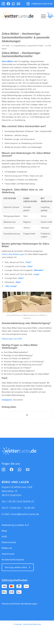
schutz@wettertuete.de (24, 514)
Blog (4, 530)
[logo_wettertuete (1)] (22, 16)
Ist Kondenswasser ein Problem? (17, 367)
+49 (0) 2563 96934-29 (20, 501)
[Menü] (42, 16)
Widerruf (7, 548)
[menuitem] (42, 16)
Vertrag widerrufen (16, 567)
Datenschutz (9, 542)
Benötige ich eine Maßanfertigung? (18, 355)
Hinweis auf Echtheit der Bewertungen (19, 604)
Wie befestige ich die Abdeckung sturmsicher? (23, 364)
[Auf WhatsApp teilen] (27, 415)
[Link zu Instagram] (3, 4)
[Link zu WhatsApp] (13, 4)
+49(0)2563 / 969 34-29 (41, 4)
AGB (4, 536)
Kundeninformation (13, 559)
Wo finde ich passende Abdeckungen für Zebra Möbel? (26, 374)
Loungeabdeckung (19, 45)
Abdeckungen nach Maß (12, 338)
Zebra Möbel (18, 400)
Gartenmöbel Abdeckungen (13, 254)
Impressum (8, 553)
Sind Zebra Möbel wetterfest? (16, 352)
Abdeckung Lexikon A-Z (15, 525)
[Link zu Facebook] (8, 4)
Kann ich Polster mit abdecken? (17, 358)
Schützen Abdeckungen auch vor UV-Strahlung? (24, 361)
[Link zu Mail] (18, 4)
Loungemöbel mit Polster (34, 45)
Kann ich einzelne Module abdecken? (19, 370)
